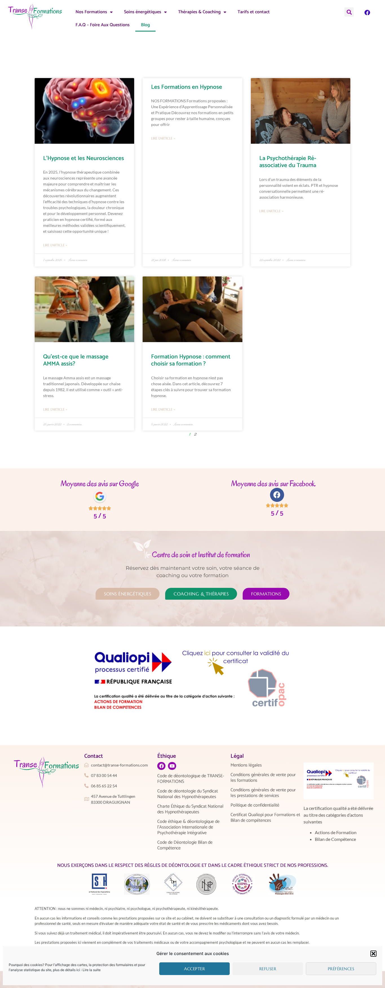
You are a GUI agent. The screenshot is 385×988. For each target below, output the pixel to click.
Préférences (341, 968)
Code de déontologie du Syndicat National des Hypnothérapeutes (187, 794)
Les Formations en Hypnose (186, 87)
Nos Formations (91, 12)
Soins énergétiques (142, 12)
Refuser (267, 968)
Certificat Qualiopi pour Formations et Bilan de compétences (265, 818)
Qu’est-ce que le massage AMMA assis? (76, 360)
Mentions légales (246, 765)
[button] (373, 953)
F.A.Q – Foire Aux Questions (103, 25)
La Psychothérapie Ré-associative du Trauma (287, 162)
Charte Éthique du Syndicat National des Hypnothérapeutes (190, 809)
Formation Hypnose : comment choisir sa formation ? (191, 360)
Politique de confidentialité (255, 805)
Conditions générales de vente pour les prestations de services (263, 793)
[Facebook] (367, 13)
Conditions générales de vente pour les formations (263, 778)
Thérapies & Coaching (199, 12)
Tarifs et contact (254, 12)
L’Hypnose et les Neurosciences (83, 158)
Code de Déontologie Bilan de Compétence (185, 845)
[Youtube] (172, 766)
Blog (145, 25)
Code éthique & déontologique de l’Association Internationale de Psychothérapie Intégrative (188, 827)
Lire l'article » (55, 245)
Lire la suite (92, 970)
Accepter (194, 968)
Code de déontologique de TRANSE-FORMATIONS (190, 779)
